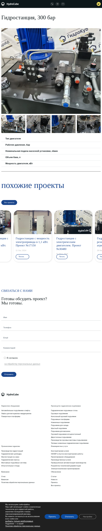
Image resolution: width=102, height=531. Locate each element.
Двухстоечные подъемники (61, 437)
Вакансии (4, 479)
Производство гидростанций (12, 451)
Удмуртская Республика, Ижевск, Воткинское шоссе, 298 (22, 500)
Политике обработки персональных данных (22, 526)
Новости (54, 479)
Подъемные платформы (60, 419)
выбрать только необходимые (19, 521)
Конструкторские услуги (60, 451)
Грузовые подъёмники (59, 414)
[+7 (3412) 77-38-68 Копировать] (52, 4)
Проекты (54, 482)
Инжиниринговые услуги (59, 446)
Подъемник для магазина (60, 431)
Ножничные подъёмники (60, 422)
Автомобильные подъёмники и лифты (15, 410)
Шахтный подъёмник (59, 428)
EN (63, 4)
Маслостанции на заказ (10, 457)
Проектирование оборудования (63, 457)
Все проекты (56, 485)
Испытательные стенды (10, 466)
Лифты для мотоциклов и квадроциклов (16, 414)
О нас (3, 476)
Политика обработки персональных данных (18, 482)
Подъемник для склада (59, 425)
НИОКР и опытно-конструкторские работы (67, 454)
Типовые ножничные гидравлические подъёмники (70, 443)
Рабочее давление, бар (17, 145)
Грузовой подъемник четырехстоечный (66, 434)
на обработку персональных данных (22, 364)
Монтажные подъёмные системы (14, 463)
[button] (4, 71)
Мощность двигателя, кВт (19, 163)
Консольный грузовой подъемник (63, 416)
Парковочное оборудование (10, 406)
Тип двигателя (13, 139)
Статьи (53, 476)
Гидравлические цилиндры (11, 454)
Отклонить (69, 517)
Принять (52, 517)
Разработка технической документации (66, 466)
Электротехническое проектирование (65, 469)
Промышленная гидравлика (10, 446)
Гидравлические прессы (10, 460)
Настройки (87, 517)
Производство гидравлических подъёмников (66, 406)
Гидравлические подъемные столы (64, 410)
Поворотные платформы (10, 416)
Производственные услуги (61, 460)
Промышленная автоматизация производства (68, 463)
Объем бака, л (12, 157)
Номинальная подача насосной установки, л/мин (31, 151)
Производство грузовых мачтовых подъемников (69, 440)
